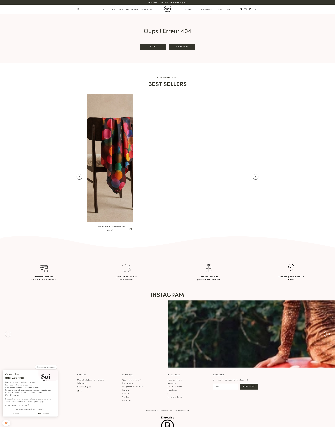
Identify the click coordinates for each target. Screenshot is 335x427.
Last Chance (132, 9)
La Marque (190, 9)
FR (255, 9)
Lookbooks (146, 9)
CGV (170, 393)
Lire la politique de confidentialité (17, 405)
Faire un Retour (175, 379)
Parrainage (127, 383)
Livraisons (172, 389)
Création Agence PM (182, 411)
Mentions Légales (176, 396)
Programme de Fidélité (133, 386)
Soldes (125, 396)
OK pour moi (43, 414)
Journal (125, 389)
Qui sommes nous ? (131, 379)
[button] (6, 423)
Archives (126, 400)
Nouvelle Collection (113, 9)
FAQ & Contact (175, 386)
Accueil (153, 47)
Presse (125, 393)
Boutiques (206, 9)
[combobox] (255, 9)
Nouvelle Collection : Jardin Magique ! (167, 2)
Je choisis (16, 414)
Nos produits (182, 47)
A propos (172, 383)
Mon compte (224, 9)
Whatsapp (82, 383)
